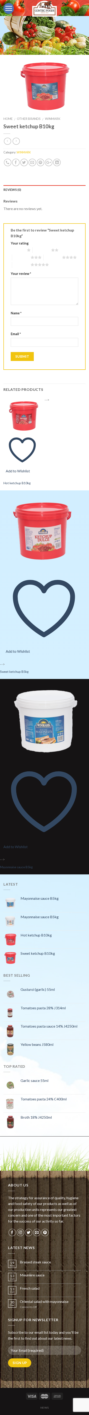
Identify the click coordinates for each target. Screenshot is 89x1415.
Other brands (29, 119)
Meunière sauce (32, 1275)
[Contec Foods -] (44, 9)
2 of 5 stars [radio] (42, 250)
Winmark (52, 119)
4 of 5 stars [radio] (53, 257)
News (44, 1407)
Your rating (20, 243)
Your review (21, 274)
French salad (29, 1288)
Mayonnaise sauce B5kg (16, 867)
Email (16, 334)
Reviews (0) (12, 190)
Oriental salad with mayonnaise (44, 1301)
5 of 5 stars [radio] (21, 264)
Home (8, 119)
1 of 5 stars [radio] (17, 250)
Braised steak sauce (35, 1262)
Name (16, 313)
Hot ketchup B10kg (17, 483)
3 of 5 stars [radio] (21, 257)
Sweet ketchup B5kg (14, 671)
